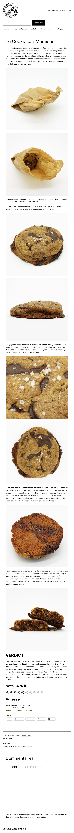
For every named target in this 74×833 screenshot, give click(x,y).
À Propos (60, 29)
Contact (43, 29)
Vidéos (14, 29)
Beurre (5, 746)
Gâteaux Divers (26, 736)
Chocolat (12, 746)
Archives (51, 29)
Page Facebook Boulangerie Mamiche (20, 711)
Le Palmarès (23, 29)
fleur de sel (24, 746)
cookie (17, 746)
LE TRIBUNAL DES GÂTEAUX (59, 10)
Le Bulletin (34, 29)
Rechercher (38, 23)
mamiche (32, 746)
